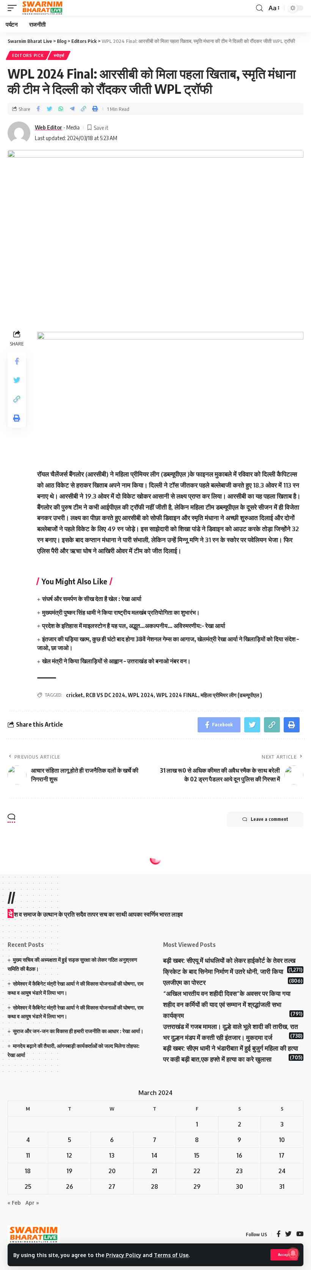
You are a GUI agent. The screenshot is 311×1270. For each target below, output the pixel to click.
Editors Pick (28, 55)
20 (112, 1171)
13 (112, 1155)
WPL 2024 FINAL (177, 695)
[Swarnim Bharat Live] (42, 8)
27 (111, 1186)
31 (281, 1186)
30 (239, 1186)
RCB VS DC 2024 (105, 695)
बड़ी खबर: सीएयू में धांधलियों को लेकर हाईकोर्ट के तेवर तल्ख (229, 960)
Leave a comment (269, 819)
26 (69, 1186)
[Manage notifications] (293, 1253)
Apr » (32, 1202)
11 (28, 1155)
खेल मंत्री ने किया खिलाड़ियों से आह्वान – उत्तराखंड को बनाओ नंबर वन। (116, 661)
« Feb (14, 1202)
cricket (74, 695)
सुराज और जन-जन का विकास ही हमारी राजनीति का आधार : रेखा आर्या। (78, 1031)
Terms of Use (171, 1255)
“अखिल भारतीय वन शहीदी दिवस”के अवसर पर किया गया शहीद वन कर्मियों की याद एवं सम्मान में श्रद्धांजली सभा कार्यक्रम (227, 1004)
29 (197, 1186)
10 (282, 1140)
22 (196, 1171)
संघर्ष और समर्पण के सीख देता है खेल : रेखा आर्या (91, 599)
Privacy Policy (123, 1255)
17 (281, 1155)
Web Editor (48, 127)
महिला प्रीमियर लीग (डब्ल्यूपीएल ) (231, 695)
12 (69, 1155)
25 (28, 1186)
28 (154, 1186)
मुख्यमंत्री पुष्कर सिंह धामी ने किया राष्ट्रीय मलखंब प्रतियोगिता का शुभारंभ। (121, 612)
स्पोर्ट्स (59, 55)
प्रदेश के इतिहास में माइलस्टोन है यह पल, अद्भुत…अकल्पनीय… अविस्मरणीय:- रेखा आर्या (133, 625)
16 (239, 1155)
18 (28, 1171)
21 (154, 1171)
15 (196, 1155)
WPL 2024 (141, 695)
